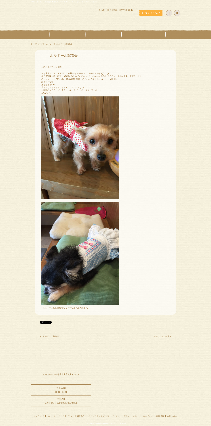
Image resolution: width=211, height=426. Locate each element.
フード (61, 416)
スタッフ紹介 (104, 416)
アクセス (115, 416)
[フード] (77, 34)
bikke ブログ (147, 416)
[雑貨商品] (112, 34)
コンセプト (51, 416)
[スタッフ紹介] (153, 34)
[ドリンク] (94, 34)
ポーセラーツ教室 (161, 336)
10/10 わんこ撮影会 (50, 336)
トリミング (91, 416)
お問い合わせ (172, 416)
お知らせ (125, 416)
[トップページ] (40, 34)
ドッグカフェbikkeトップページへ (61, 14)
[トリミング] (132, 34)
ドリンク (70, 416)
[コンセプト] (60, 34)
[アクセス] (173, 34)
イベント (49, 44)
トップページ (37, 44)
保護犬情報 (159, 416)
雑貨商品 (80, 416)
